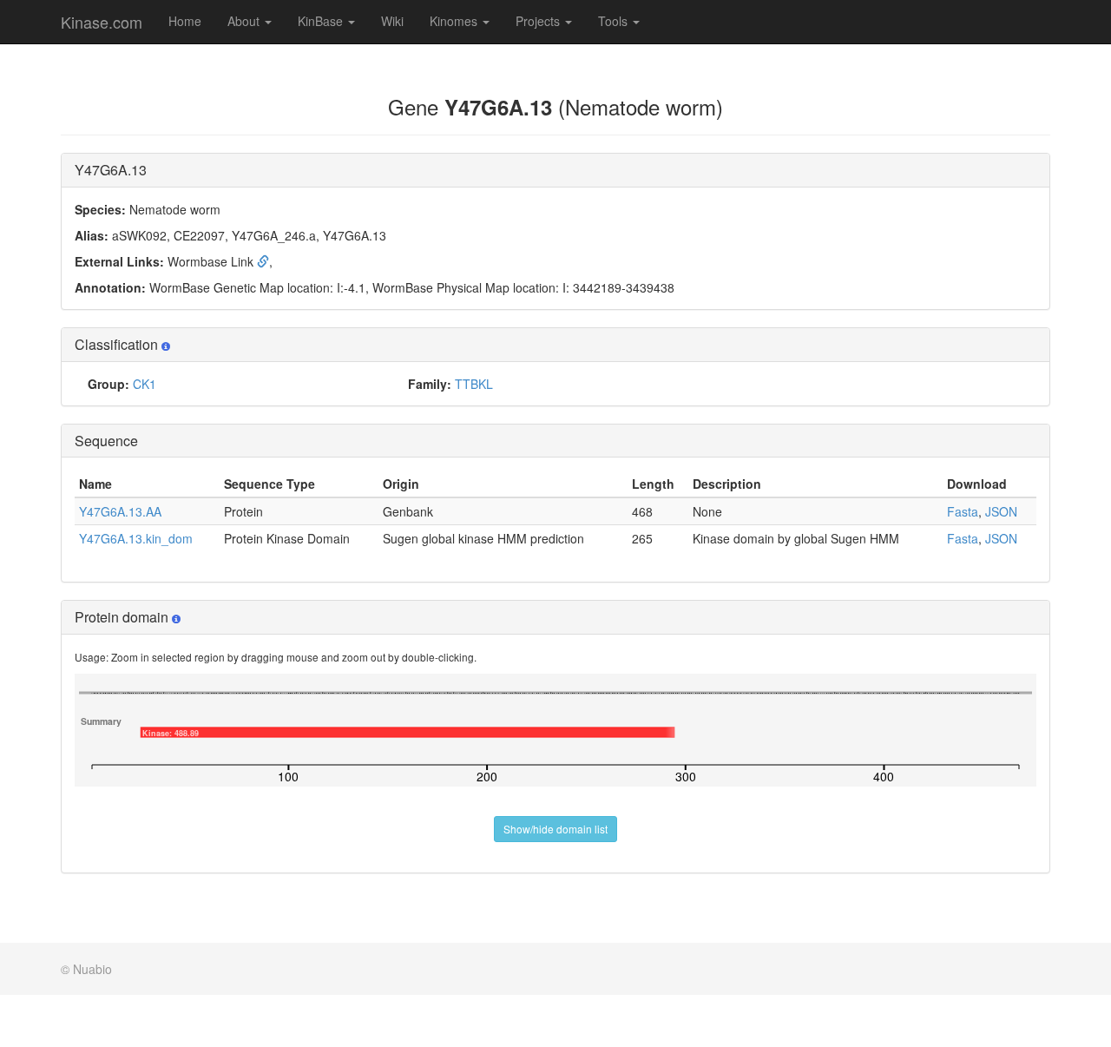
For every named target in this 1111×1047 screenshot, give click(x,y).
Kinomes (455, 21)
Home (184, 21)
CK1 (144, 383)
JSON (1001, 511)
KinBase (322, 21)
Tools (614, 21)
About (245, 21)
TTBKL (474, 383)
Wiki (392, 21)
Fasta (962, 511)
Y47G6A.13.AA (120, 511)
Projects (539, 21)
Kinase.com (101, 21)
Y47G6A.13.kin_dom (136, 538)
